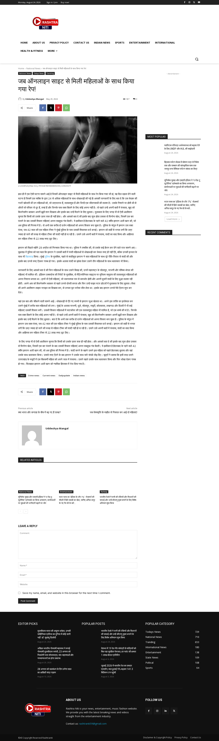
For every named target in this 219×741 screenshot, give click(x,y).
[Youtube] (199, 2)
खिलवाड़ (29, 256)
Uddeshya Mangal (34, 99)
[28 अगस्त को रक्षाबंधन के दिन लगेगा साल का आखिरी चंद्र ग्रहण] (26, 673)
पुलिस (47, 256)
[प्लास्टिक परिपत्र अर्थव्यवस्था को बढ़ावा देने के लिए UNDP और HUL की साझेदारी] (153, 149)
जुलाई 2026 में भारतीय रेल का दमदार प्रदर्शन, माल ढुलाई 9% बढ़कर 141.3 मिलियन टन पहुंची (117, 669)
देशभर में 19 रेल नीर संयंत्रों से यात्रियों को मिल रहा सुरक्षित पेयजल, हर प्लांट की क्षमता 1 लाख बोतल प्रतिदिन (118, 651)
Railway (104, 492)
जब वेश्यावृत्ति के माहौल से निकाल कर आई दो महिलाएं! (113, 412)
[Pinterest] (58, 107)
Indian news (79, 375)
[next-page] (26, 511)
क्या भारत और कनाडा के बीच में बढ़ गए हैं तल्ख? (39, 412)
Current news (49, 375)
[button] (197, 59)
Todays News (39, 73)
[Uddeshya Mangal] (20, 99)
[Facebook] (185, 2)
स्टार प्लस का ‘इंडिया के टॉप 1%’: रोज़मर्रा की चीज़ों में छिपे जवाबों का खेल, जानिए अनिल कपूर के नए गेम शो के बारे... (77, 500)
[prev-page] (20, 511)
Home (21, 68)
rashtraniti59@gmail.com (93, 723)
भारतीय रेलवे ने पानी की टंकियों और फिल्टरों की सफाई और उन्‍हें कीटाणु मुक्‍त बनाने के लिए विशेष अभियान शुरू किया (118, 500)
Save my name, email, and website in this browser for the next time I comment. (66, 592)
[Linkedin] (165, 711)
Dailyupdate (64, 375)
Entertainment (66, 492)
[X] (194, 2)
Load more (172, 219)
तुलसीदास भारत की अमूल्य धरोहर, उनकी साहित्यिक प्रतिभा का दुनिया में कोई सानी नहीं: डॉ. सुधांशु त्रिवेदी (54, 634)
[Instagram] (189, 2)
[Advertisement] (135, 23)
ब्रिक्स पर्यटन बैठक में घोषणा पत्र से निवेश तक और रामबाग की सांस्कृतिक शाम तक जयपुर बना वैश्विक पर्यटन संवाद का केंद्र (181, 165)
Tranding (50, 73)
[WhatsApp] (66, 107)
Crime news (33, 375)
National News (33, 68)
